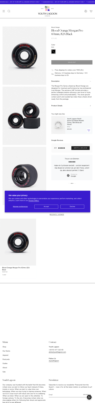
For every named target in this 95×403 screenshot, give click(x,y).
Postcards (6, 359)
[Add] (89, 130)
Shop (4, 347)
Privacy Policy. (33, 200)
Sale (4, 372)
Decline (72, 206)
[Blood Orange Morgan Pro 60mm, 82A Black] (18, 242)
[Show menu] (3, 11)
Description (55, 81)
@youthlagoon (54, 361)
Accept (46, 206)
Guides (5, 363)
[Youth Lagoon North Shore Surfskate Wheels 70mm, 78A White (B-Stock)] (58, 125)
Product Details (56, 106)
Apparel (5, 355)
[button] (9, 11)
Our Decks (6, 351)
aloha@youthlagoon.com (57, 352)
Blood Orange (55, 27)
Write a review (80, 148)
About (5, 367)
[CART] (91, 11)
